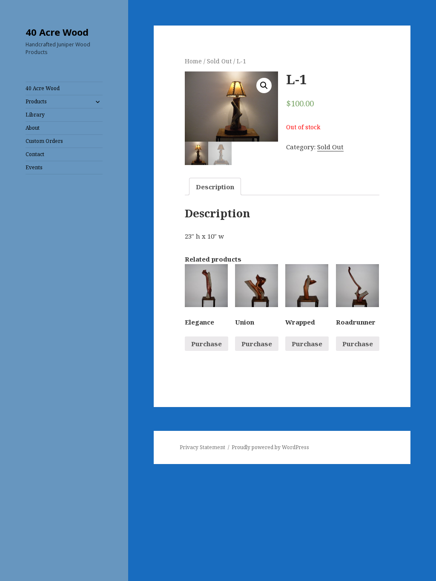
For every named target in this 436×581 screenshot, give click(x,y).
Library (35, 114)
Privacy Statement (202, 447)
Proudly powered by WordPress (270, 447)
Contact (35, 154)
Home (193, 61)
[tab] (215, 186)
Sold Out (219, 61)
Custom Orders (44, 141)
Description (215, 186)
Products (36, 101)
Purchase (206, 343)
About (33, 127)
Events (34, 167)
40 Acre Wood (57, 32)
